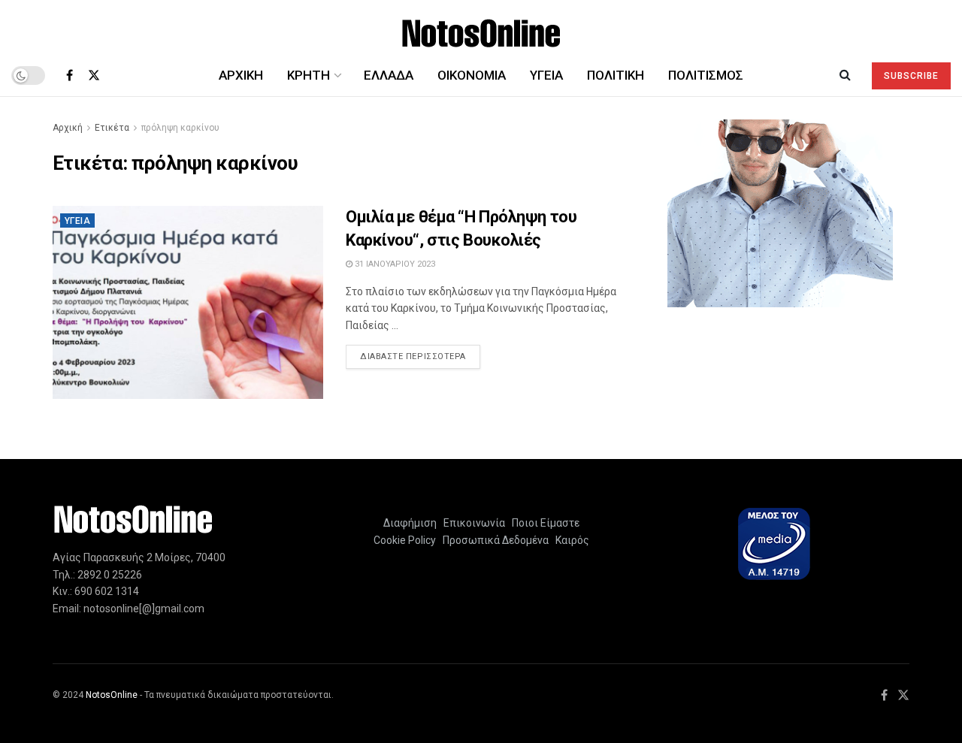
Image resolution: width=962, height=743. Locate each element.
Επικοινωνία (474, 523)
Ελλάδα (388, 75)
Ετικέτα (112, 127)
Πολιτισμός (705, 75)
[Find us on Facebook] (69, 75)
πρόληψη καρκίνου (180, 127)
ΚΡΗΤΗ (308, 75)
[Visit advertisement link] (779, 213)
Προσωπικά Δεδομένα (493, 540)
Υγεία (546, 75)
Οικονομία (471, 75)
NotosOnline (112, 695)
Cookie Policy (405, 540)
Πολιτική (615, 75)
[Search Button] (845, 75)
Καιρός (570, 540)
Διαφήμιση (410, 523)
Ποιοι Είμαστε (543, 523)
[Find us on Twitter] (94, 75)
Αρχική (241, 75)
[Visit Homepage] (481, 27)
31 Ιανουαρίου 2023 (393, 264)
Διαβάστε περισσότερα (420, 356)
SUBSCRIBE (911, 76)
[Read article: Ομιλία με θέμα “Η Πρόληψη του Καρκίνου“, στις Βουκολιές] (188, 302)
